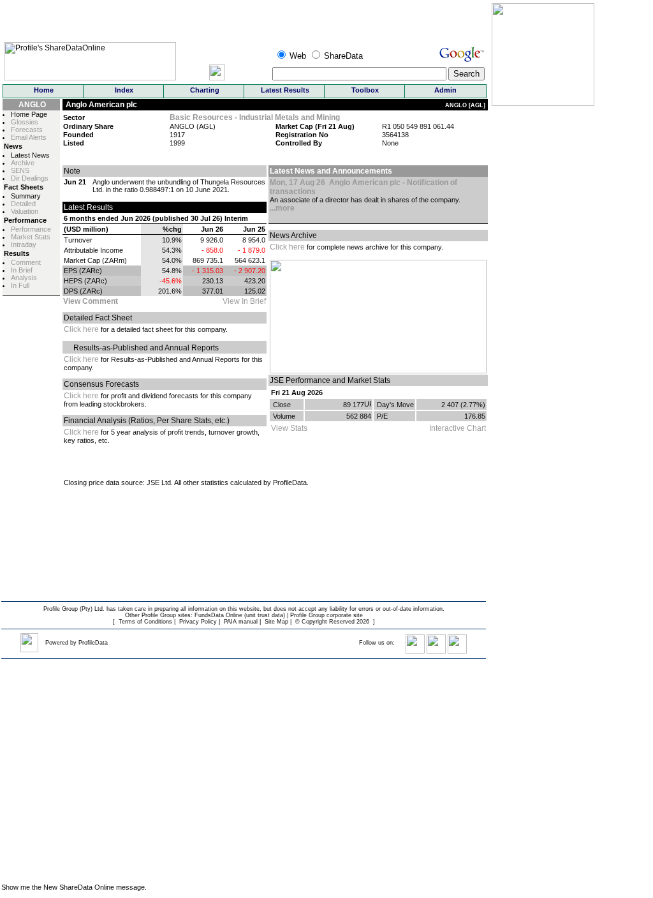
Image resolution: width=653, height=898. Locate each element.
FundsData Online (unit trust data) (239, 615)
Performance (31, 229)
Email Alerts (29, 137)
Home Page (29, 114)
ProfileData (93, 643)
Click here (81, 329)
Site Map (276, 621)
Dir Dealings (29, 178)
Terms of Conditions (145, 621)
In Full (20, 285)
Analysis (24, 277)
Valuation (24, 211)
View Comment (90, 301)
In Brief (22, 270)
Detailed (23, 203)
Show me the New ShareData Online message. (74, 887)
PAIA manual (241, 621)
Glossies (24, 122)
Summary (26, 196)
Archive (22, 163)
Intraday (23, 244)
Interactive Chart (457, 428)
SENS (20, 170)
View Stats (289, 428)
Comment (26, 262)
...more (282, 208)
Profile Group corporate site (326, 615)
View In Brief (244, 301)
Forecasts (27, 129)
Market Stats (30, 237)
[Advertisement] (530, 682)
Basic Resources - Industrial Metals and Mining (255, 117)
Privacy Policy (198, 621)
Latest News (30, 155)
